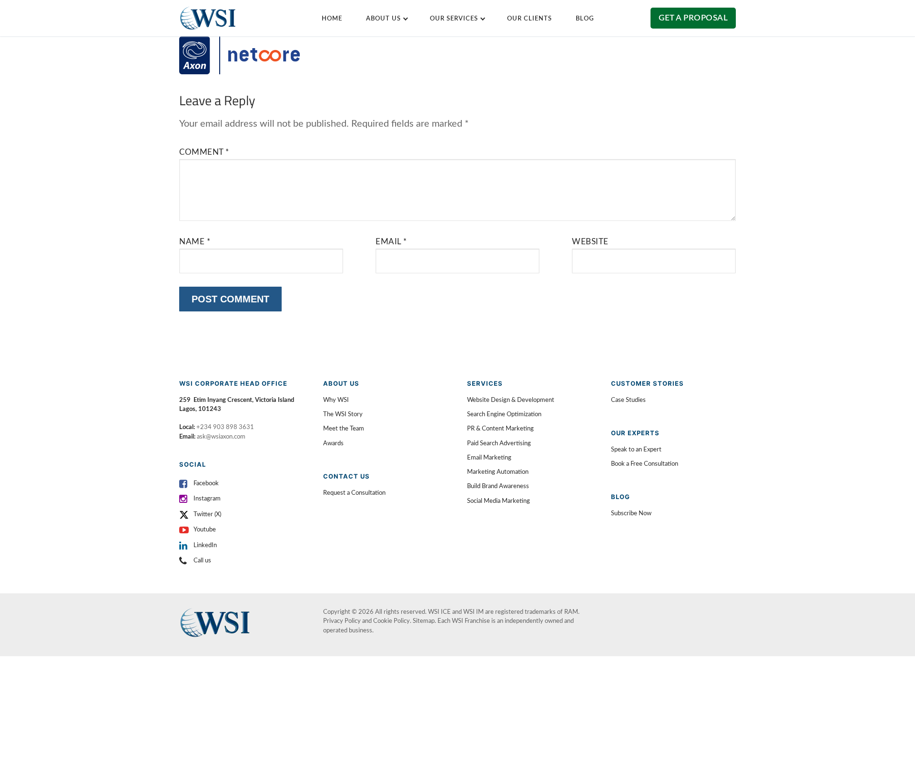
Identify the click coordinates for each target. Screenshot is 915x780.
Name (194, 242)
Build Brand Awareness (498, 486)
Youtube (204, 530)
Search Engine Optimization (504, 414)
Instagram (207, 499)
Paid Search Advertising (499, 443)
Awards (333, 443)
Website (590, 242)
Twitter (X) (207, 514)
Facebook (206, 483)
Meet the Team (343, 429)
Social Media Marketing (498, 501)
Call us (202, 561)
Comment (204, 152)
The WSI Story (343, 414)
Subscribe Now (631, 513)
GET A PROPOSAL (693, 18)
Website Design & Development (510, 400)
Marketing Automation (498, 472)
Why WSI (336, 400)
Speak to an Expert (636, 450)
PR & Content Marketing (500, 429)
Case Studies (628, 400)
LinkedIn (205, 545)
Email (391, 242)
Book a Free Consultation (644, 464)
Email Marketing (489, 458)
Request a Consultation (354, 493)
